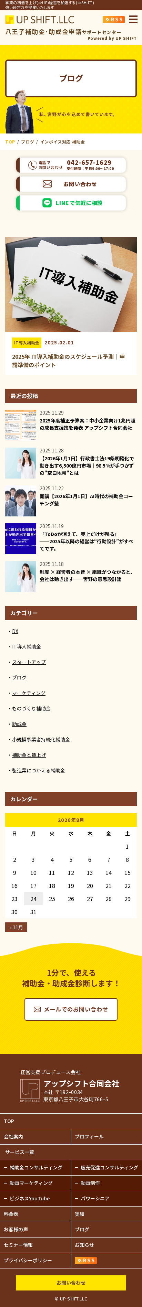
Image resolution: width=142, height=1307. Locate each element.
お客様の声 (16, 1229)
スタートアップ (29, 661)
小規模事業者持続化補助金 (41, 739)
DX (15, 631)
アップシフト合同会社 (39, 19)
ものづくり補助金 (31, 708)
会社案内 (13, 1136)
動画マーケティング (31, 1182)
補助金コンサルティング (36, 1167)
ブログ (19, 677)
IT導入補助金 (26, 342)
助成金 (19, 723)
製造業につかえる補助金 (38, 770)
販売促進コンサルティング (109, 1167)
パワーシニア (95, 1198)
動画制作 (90, 1182)
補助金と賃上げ (29, 754)
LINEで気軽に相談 (79, 202)
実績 (79, 1213)
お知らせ (84, 1244)
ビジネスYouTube (30, 1198)
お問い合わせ (80, 184)
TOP (9, 1120)
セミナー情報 (18, 1244)
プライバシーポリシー (28, 1260)
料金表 (11, 1213)
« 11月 (16, 927)
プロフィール (89, 1136)
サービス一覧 (19, 1151)
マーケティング (28, 692)
